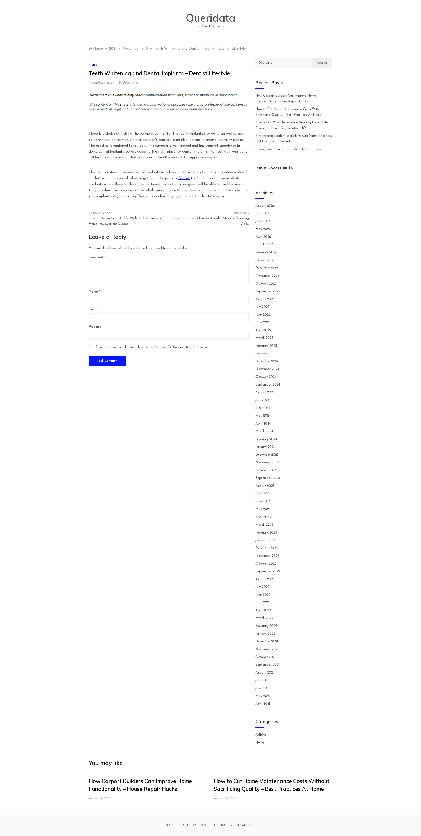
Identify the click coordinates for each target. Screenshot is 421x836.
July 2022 (262, 587)
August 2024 (265, 392)
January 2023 (265, 540)
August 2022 (265, 579)
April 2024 (263, 423)
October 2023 (265, 470)
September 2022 (267, 571)
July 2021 (262, 680)
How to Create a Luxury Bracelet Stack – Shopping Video (211, 221)
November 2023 (267, 462)
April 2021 (262, 704)
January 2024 (265, 447)
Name (94, 291)
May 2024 (263, 416)
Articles (260, 734)
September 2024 (267, 384)
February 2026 (266, 252)
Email (94, 309)
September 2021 (267, 665)
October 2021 (265, 657)
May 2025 (263, 322)
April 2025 (263, 330)
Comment (97, 257)
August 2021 (264, 672)
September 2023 (267, 478)
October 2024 (265, 377)
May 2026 (263, 229)
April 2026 (263, 237)
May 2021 (262, 696)
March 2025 (264, 338)
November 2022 (267, 556)
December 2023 (267, 455)
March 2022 (264, 618)
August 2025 (265, 299)
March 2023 (264, 525)
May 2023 (263, 509)
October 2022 (265, 564)
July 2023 (262, 493)
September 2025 (267, 291)
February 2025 (266, 346)
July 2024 (262, 400)
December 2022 (267, 548)
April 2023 (263, 517)
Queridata (210, 17)
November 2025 (267, 275)
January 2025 (265, 353)
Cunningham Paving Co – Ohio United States (288, 149)
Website (95, 327)
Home (93, 64)
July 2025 (262, 307)
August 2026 (265, 206)
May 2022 (263, 602)
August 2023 (265, 486)
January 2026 (265, 260)
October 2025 (265, 283)
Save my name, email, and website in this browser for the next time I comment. (152, 347)
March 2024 (264, 431)
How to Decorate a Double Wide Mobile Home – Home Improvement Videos (125, 221)
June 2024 (262, 408)
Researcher (130, 82)
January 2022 (265, 633)
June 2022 (262, 595)
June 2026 (263, 221)
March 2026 (264, 244)
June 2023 (262, 501)
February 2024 (266, 439)
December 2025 (267, 268)
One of (184, 178)
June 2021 (262, 688)
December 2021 (266, 641)
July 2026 (262, 213)
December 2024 (267, 361)
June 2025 (262, 315)
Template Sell (244, 825)
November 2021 (266, 649)
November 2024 (267, 369)
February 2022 (266, 626)
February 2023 (266, 532)
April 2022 (263, 610)
